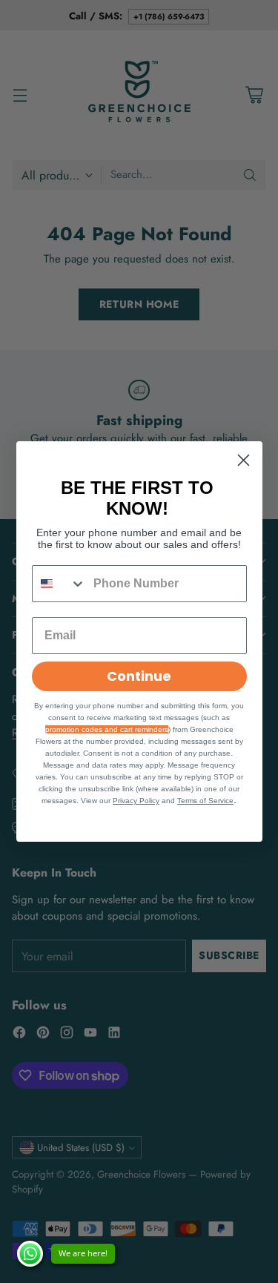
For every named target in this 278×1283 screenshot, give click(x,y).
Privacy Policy (136, 800)
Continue (139, 676)
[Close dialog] (244, 460)
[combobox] (59, 583)
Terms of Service (205, 800)
